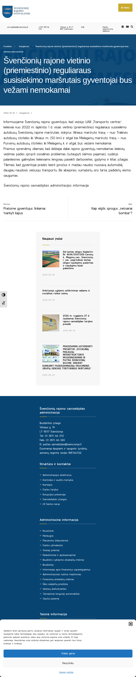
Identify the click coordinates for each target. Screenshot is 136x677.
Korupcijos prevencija (54, 494)
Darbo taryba (50, 489)
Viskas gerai (68, 653)
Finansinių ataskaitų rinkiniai (58, 579)
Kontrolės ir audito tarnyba (58, 480)
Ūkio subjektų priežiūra (55, 584)
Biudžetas (48, 564)
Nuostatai (48, 530)
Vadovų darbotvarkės (54, 588)
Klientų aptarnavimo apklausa (108, 29)
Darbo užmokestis (53, 545)
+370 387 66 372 (44, 28)
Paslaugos (48, 535)
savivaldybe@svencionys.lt (17, 27)
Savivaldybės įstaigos (55, 499)
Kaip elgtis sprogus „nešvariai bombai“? (112, 209)
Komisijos (47, 484)
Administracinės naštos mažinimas (62, 574)
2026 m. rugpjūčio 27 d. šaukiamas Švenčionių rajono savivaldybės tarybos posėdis (78, 319)
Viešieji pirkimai (51, 550)
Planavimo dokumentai (55, 540)
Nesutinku (68, 663)
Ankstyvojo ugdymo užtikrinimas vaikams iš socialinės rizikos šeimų (66, 292)
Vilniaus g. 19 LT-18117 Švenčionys (67, 28)
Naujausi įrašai (52, 238)
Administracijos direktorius (57, 475)
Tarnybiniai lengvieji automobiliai (61, 593)
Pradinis (8, 46)
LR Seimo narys (51, 504)
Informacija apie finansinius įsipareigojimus (66, 569)
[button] (130, 624)
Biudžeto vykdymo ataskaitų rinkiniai (63, 559)
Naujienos (24, 46)
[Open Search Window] (131, 27)
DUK (82, 27)
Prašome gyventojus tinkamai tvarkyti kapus (24, 209)
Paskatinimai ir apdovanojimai (59, 555)
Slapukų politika (66, 672)
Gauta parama (51, 598)
